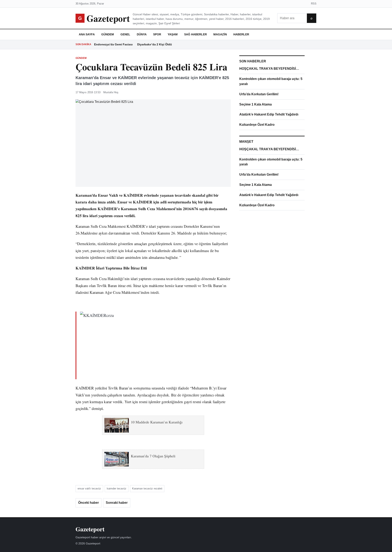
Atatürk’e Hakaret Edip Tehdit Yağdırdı (268, 114)
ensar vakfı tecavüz (89, 488)
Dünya (142, 34)
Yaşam (173, 34)
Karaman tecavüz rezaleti (147, 488)
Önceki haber (88, 502)
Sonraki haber (117, 502)
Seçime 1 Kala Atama (255, 104)
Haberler (241, 34)
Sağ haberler (195, 34)
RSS (313, 3)
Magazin (220, 34)
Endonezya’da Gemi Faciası (113, 44)
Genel (125, 34)
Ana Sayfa (87, 34)
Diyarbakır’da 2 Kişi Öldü (154, 44)
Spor (157, 34)
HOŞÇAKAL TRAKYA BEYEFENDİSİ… (269, 68)
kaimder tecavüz (116, 488)
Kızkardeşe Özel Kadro (257, 124)
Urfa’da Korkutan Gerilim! (258, 94)
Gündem (107, 34)
